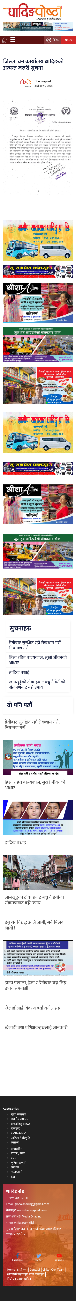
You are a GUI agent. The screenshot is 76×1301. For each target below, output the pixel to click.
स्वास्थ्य (15, 1142)
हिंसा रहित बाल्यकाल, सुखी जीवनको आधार (35, 785)
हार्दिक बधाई (15, 843)
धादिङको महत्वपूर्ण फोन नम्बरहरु (25, 1274)
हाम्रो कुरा (22, 1269)
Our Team (57, 1269)
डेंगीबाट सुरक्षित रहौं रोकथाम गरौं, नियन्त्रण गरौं (32, 725)
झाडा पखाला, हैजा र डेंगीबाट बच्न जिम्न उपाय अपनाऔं (35, 985)
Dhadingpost (42, 81)
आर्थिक (15, 1167)
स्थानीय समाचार (20, 1119)
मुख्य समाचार (18, 1114)
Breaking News (20, 1124)
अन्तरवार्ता (16, 1172)
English (68, 40)
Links (45, 1269)
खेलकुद (15, 1128)
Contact (35, 1269)
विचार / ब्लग (18, 1153)
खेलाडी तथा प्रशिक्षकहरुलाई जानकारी (36, 1028)
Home (11, 1269)
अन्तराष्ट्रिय (16, 1148)
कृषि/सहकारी (18, 1162)
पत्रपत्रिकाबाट (18, 1133)
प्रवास (14, 1158)
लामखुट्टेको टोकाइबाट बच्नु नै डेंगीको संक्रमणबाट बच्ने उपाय (34, 900)
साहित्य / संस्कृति (20, 1138)
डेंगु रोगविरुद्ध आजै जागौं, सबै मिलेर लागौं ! (34, 925)
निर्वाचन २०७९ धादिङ (19, 1279)
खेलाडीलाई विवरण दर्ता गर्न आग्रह (32, 1008)
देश (13, 1177)
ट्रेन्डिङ (56, 40)
